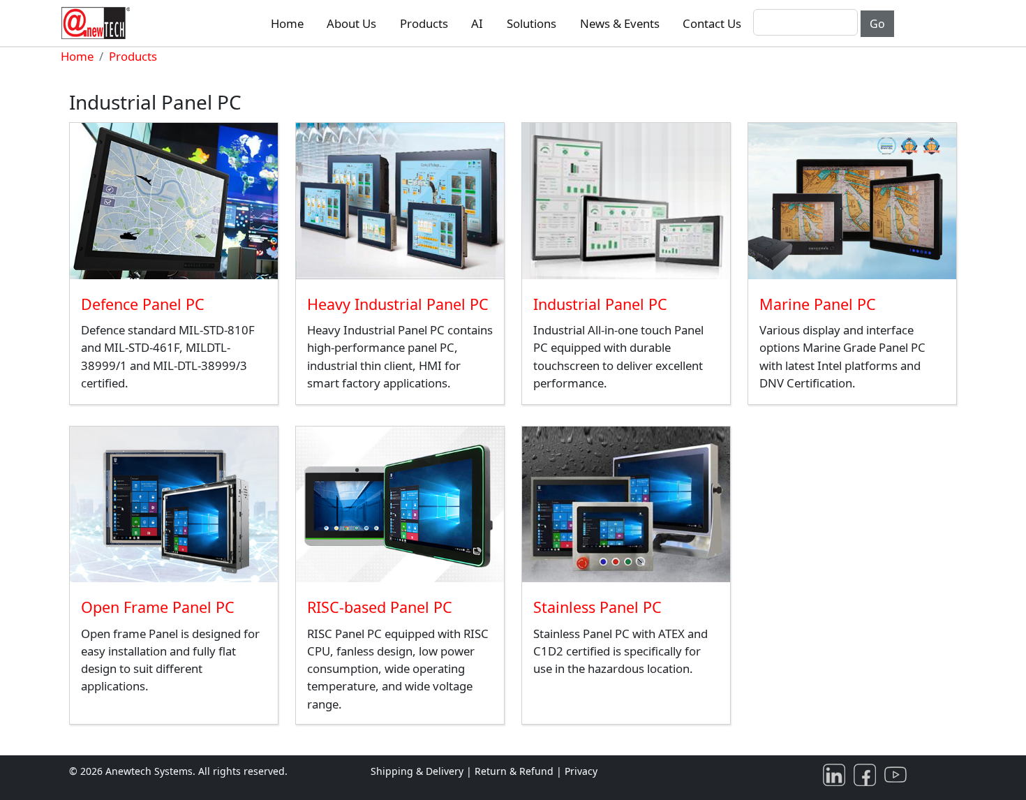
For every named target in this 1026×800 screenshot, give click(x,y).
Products (424, 23)
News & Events (620, 23)
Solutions (531, 23)
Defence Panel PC (143, 304)
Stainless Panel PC (597, 607)
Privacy (581, 771)
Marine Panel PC (817, 304)
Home (287, 23)
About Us (351, 23)
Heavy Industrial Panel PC (398, 304)
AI (477, 23)
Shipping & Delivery (417, 771)
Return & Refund (515, 771)
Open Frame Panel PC (158, 607)
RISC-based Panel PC (379, 607)
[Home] (98, 23)
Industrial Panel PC (600, 304)
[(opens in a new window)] (837, 773)
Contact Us (712, 23)
